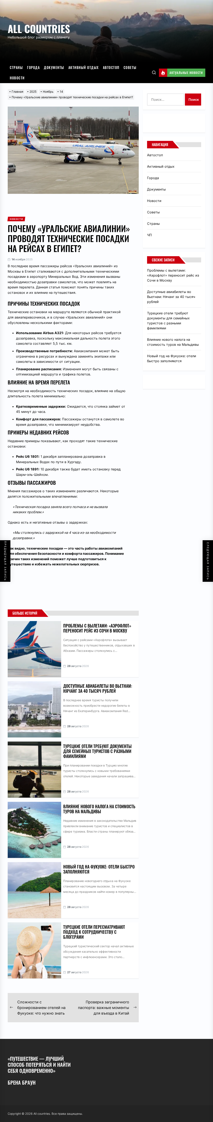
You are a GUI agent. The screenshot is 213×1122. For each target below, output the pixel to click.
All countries (39, 28)
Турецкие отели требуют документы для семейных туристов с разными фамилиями (97, 751)
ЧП (149, 235)
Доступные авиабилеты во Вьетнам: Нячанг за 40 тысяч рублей (97, 688)
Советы (130, 67)
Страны (16, 67)
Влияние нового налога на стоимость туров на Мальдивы (99, 808)
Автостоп (111, 67)
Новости (17, 78)
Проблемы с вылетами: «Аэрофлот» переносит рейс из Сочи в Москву (97, 628)
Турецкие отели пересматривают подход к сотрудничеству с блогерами (94, 932)
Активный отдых (83, 67)
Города (33, 67)
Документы (54, 67)
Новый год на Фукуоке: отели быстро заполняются (99, 869)
